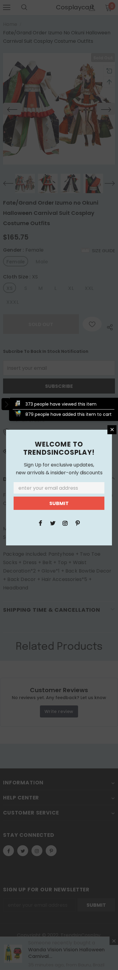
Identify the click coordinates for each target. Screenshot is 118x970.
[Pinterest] (77, 522)
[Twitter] (52, 522)
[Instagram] (65, 522)
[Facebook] (40, 522)
